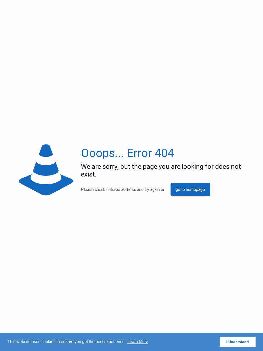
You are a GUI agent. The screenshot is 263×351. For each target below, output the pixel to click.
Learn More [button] (137, 341)
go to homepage (190, 189)
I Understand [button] (237, 342)
